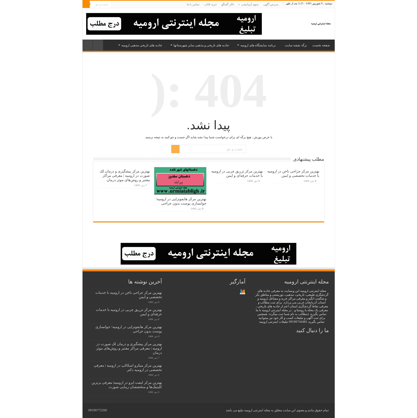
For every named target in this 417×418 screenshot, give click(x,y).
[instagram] (125, 4)
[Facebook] (138, 4)
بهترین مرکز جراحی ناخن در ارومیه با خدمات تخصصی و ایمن (293, 173)
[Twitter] (134, 4)
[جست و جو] (86, 4)
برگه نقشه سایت (296, 45)
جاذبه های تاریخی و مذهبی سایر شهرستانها (201, 45)
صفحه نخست (321, 45)
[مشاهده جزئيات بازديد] (242, 291)
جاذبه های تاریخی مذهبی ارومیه (141, 45)
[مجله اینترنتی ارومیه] (320, 22)
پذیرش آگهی (270, 4)
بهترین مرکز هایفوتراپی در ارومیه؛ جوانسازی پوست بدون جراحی (181, 201)
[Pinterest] (129, 4)
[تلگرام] (119, 4)
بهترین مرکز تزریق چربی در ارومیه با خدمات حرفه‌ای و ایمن (237, 173)
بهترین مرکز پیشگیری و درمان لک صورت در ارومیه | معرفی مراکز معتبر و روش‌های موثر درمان (125, 175)
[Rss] (143, 4)
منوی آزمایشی (249, 4)
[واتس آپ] (115, 4)
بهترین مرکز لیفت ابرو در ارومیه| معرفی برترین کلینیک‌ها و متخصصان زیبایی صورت (126, 384)
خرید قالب (210, 4)
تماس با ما (193, 4)
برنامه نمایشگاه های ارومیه (258, 45)
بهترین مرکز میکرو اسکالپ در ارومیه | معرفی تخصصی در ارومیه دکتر (128, 367)
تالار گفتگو (228, 4)
